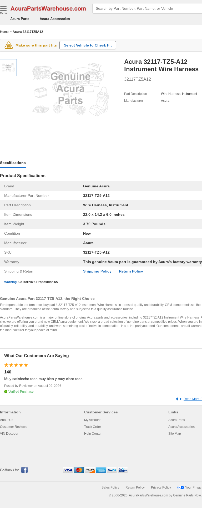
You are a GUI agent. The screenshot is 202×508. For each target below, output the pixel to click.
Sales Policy (110, 487)
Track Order (92, 427)
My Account (92, 420)
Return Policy (131, 271)
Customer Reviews (13, 427)
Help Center (93, 433)
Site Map (174, 433)
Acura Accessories (55, 19)
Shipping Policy (97, 271)
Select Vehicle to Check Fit (88, 45)
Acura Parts (19, 19)
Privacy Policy (161, 487)
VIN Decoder (9, 433)
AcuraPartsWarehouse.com (19, 317)
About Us (6, 420)
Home (4, 32)
